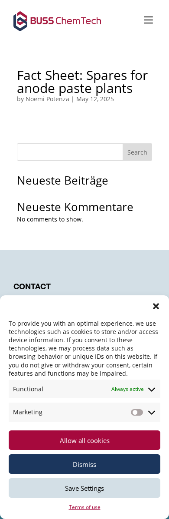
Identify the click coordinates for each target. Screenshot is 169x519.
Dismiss (84, 464)
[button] (156, 306)
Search (137, 152)
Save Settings (84, 488)
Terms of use (85, 507)
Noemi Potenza (47, 99)
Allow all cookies (85, 440)
